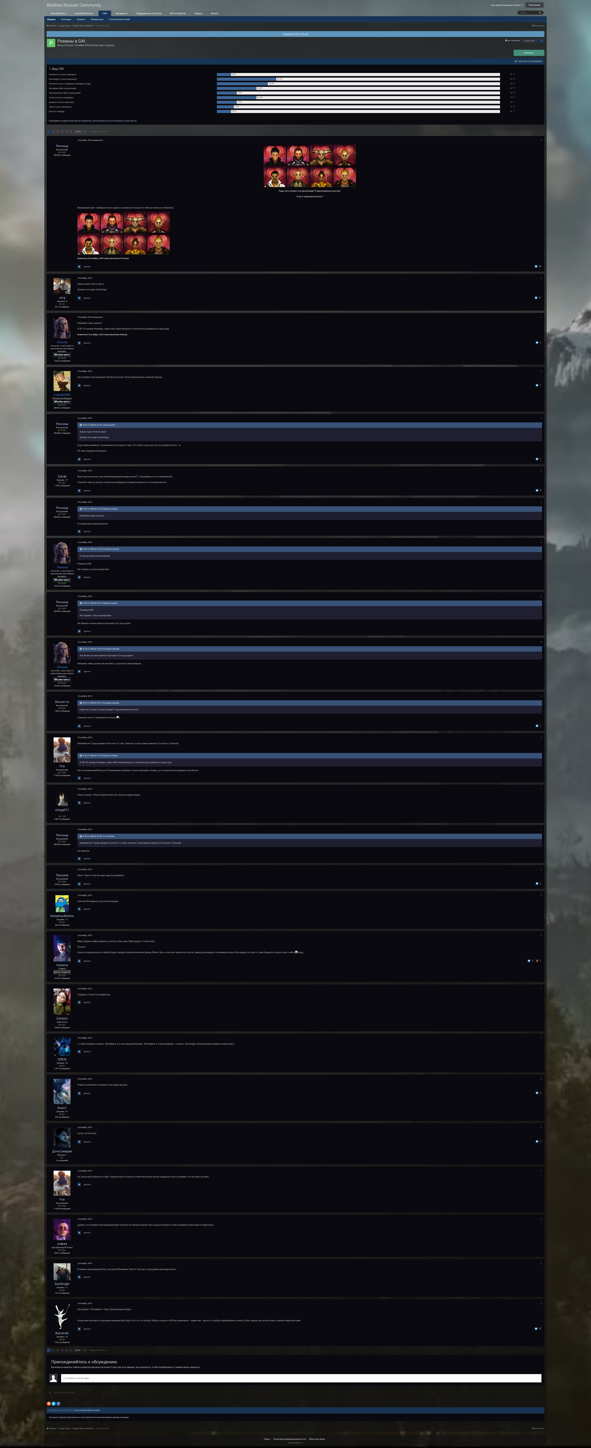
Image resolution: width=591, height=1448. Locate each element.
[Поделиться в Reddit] (49, 1403)
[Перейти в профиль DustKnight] (62, 1271)
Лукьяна (62, 875)
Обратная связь (317, 1439)
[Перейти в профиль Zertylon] (62, 1002)
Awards (214, 13)
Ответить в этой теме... (78, 1378)
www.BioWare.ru (58, 13)
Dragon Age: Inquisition (103, 45)
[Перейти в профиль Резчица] (51, 43)
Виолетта (62, 702)
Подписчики (529, 41)
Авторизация (513, 40)
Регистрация (534, 5)
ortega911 (62, 810)
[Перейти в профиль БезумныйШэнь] (62, 903)
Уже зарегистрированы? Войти (506, 5)
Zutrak (62, 476)
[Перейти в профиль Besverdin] (62, 1316)
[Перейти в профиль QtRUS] (62, 1047)
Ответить (529, 53)
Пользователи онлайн (119, 19)
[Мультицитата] (79, 267)
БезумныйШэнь (62, 916)
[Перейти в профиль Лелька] (62, 327)
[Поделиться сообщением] (541, 140)
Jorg (62, 297)
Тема (266, 1439)
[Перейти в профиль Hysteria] (62, 948)
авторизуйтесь (143, 1367)
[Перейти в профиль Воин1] (62, 1091)
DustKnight (62, 1284)
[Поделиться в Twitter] (53, 1403)
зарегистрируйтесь (83, 121)
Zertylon (62, 1018)
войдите (65, 121)
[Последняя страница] (85, 132)
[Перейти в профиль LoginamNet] (62, 381)
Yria (62, 766)
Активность (122, 13)
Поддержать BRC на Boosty (295, 34)
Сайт (104, 13)
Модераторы (97, 19)
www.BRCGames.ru (84, 13)
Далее (78, 131)
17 (541, 41)
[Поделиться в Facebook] (58, 1403)
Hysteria (62, 965)
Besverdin (62, 1333)
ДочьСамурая (62, 1151)
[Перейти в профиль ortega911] (62, 797)
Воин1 (62, 1108)
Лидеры (198, 13)
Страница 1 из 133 (98, 132)
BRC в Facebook (178, 13)
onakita (62, 1244)
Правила (81, 19)
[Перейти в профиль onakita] (62, 1229)
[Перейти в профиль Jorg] (62, 286)
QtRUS (62, 1059)
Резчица (68, 45)
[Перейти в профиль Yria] (62, 749)
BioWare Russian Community (74, 5)
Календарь (66, 19)
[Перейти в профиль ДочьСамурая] (62, 1137)
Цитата (87, 266)
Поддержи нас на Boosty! (149, 13)
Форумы (51, 19)
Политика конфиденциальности (289, 1439)
